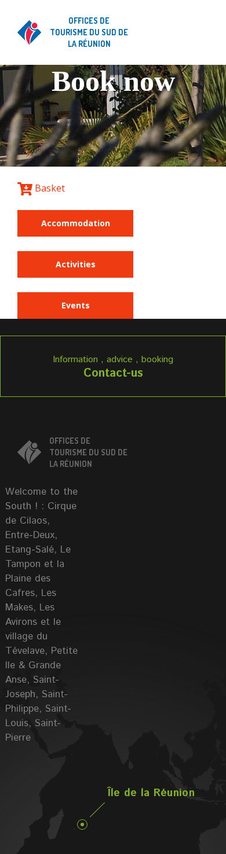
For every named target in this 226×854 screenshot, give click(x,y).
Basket (48, 188)
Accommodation (75, 223)
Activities (76, 264)
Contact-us (113, 373)
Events (75, 305)
